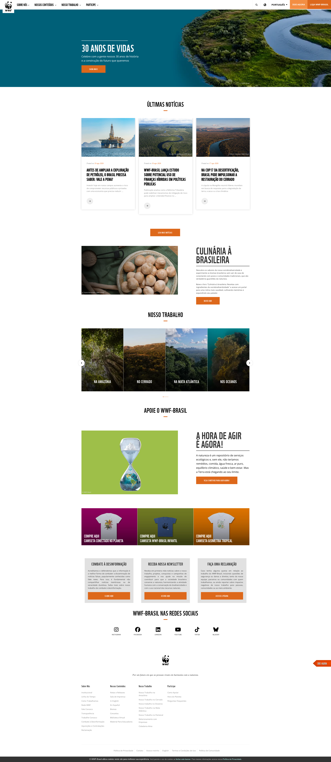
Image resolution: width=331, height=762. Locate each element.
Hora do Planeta (174, 696)
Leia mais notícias (165, 232)
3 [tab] (165, 396)
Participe (91, 4)
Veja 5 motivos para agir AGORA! (217, 480)
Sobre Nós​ (22, 4)
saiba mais (93, 69)
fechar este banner (183, 759)
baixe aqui (208, 300)
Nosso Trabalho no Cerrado (151, 699)
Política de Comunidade (209, 750)
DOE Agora (298, 4)
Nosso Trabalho (70, 4)
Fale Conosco (87, 709)
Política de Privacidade (232, 759)
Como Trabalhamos (89, 701)
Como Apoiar (173, 692)
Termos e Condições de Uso (184, 750)
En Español (115, 705)
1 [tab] (163, 396)
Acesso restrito (152, 750)
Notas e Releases (117, 692)
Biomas (113, 709)
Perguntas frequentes (176, 701)
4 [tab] (166, 396)
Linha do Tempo (88, 696)
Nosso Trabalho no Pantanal (151, 715)
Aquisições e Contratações (92, 726)
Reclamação (86, 730)
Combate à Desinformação (92, 721)
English (165, 750)
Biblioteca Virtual (117, 717)
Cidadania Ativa (145, 726)
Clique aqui (109, 595)
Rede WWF (86, 705)
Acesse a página (222, 595)
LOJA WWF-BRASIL (319, 4)
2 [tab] (164, 396)
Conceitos (114, 713)
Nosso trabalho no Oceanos (151, 704)
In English (114, 701)
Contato (139, 750)
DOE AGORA (322, 663)
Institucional (86, 692)
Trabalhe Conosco (89, 717)
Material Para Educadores (121, 721)
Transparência (87, 713)
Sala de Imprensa (117, 696)
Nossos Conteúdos (44, 4)
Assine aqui (165, 595)
